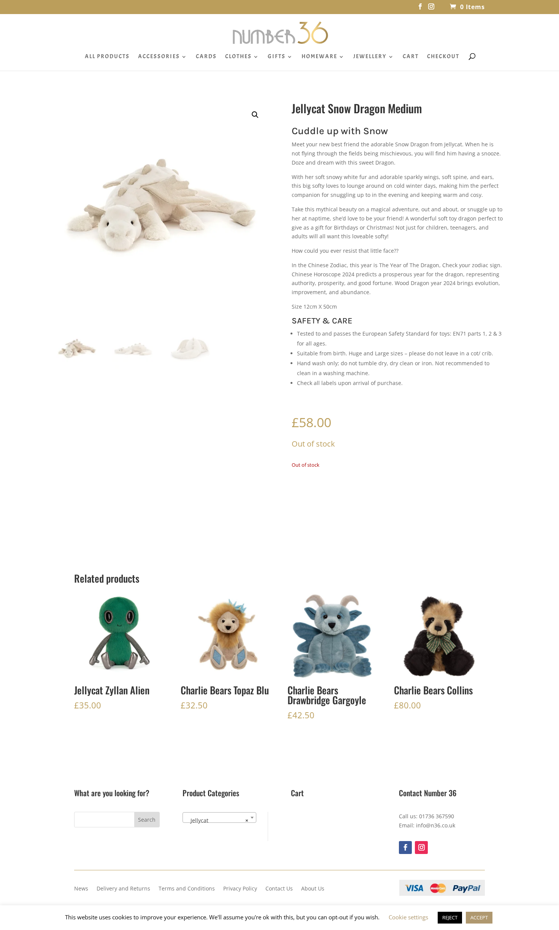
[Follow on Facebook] (405, 847)
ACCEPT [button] (479, 917)
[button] (255, 115)
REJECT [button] (449, 917)
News (81, 889)
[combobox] (219, 817)
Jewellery (370, 57)
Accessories (159, 57)
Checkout (443, 57)
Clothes (238, 57)
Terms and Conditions (187, 889)
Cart (411, 57)
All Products (107, 57)
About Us (312, 889)
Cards (206, 57)
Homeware (319, 57)
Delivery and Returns (123, 889)
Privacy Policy (240, 889)
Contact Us (279, 889)
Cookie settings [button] (408, 917)
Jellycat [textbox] (217, 820)
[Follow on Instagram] (421, 847)
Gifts (277, 57)
